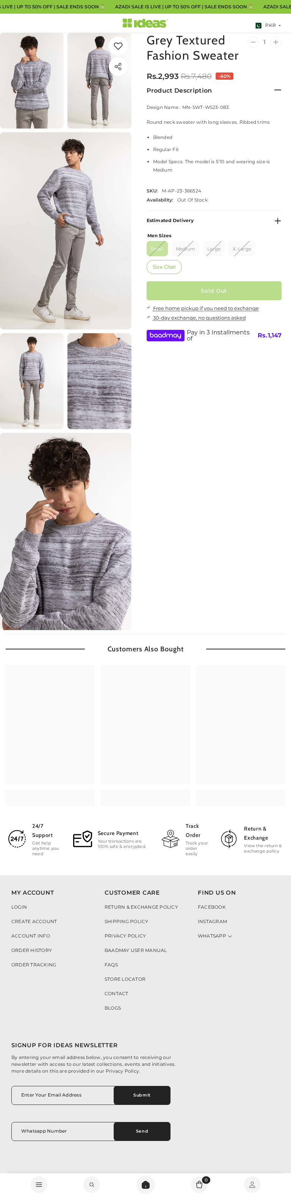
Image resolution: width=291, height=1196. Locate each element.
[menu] (39, 1184)
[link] (91, 1184)
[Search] (145, 1185)
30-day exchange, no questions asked (199, 318)
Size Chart (164, 267)
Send (142, 1131)
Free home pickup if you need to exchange (206, 308)
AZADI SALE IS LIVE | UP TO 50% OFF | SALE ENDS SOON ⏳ (184, 6)
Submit (141, 1095)
